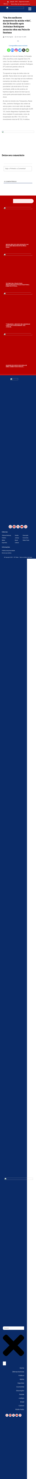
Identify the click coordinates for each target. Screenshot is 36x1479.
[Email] (27, 50)
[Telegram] (20, 50)
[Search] (4, 1363)
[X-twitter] (18, 526)
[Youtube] (22, 526)
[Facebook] (12, 50)
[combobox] (13, 1328)
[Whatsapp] (8, 50)
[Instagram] (16, 50)
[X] (23, 50)
